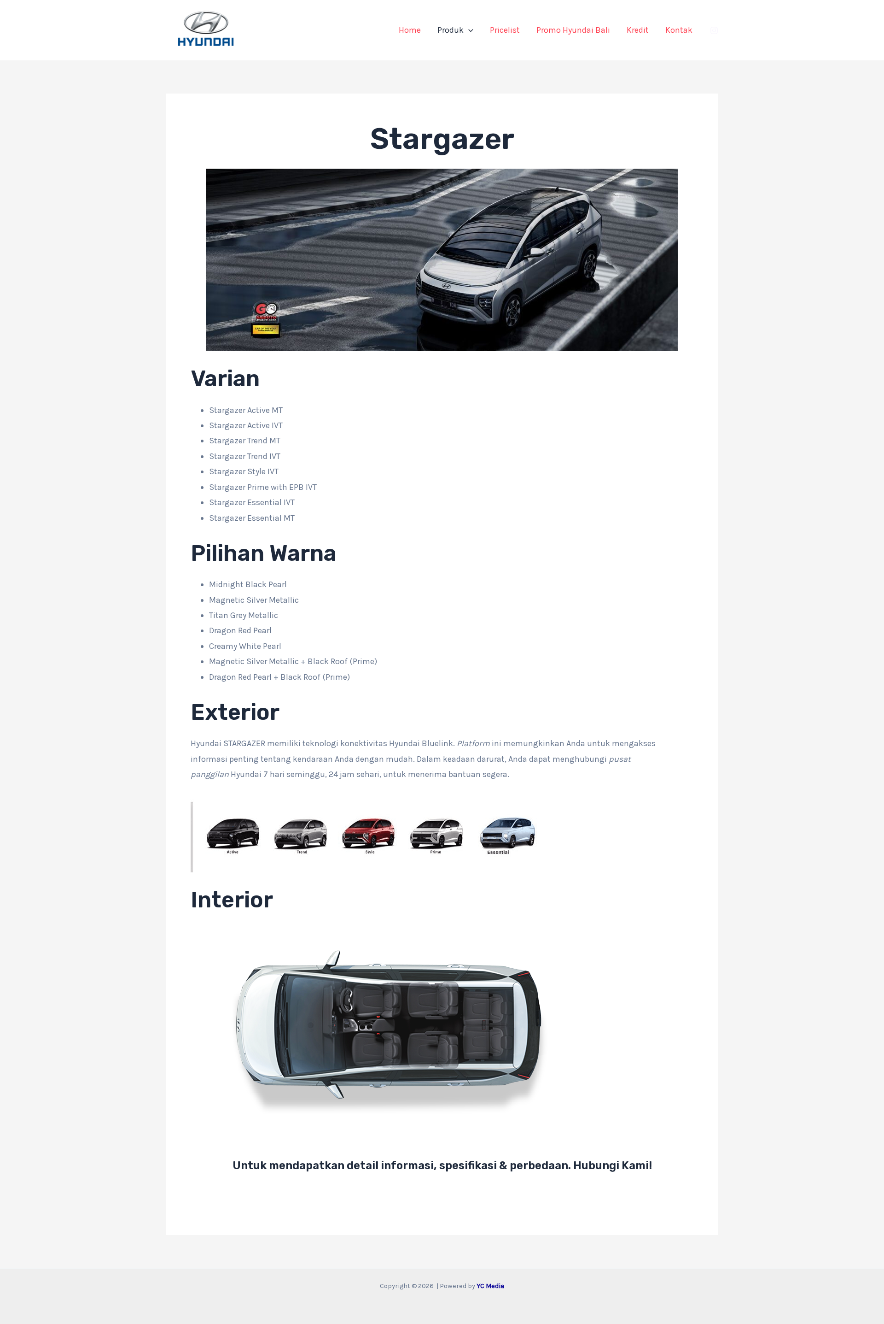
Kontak (678, 30)
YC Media (490, 1286)
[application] (468, 30)
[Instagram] (714, 30)
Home (410, 30)
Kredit (638, 30)
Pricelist (505, 30)
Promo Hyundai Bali (573, 30)
